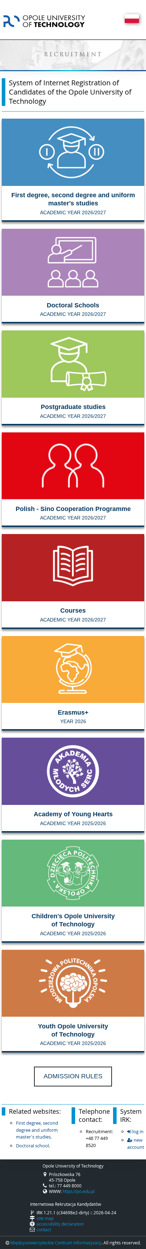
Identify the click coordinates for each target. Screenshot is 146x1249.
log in (137, 1131)
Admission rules (73, 1076)
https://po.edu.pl (79, 1191)
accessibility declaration (60, 1224)
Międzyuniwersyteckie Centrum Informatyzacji (55, 1242)
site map (45, 1218)
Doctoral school (32, 1145)
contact (43, 1229)
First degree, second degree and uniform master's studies (37, 1130)
